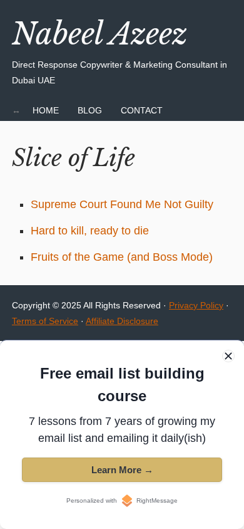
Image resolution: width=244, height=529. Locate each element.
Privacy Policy (196, 305)
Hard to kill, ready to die (90, 230)
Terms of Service (45, 321)
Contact (142, 110)
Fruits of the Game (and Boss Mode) (122, 257)
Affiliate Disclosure (122, 321)
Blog (90, 110)
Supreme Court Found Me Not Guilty (122, 204)
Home (46, 110)
